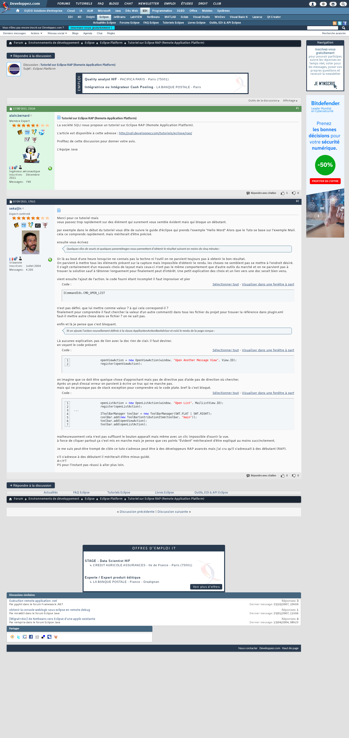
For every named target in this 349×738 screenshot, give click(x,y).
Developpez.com (269, 648)
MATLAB (170, 17)
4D (79, 17)
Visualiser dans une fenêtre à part (268, 285)
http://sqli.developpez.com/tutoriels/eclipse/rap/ (155, 133)
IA (81, 11)
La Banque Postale (110, 582)
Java (118, 11)
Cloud (71, 11)
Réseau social (56, 33)
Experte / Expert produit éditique (113, 577)
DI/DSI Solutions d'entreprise (43, 11)
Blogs (113, 4)
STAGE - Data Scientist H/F (107, 561)
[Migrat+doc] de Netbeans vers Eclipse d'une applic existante (52, 619)
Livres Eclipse (197, 22)
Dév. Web (131, 11)
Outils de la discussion (262, 100)
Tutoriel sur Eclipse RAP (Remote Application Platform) (77, 65)
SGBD (181, 11)
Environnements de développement (53, 43)
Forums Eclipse (130, 22)
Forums (63, 4)
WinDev (220, 17)
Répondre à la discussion (30, 56)
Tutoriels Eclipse (173, 22)
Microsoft (104, 11)
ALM (90, 11)
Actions (35, 33)
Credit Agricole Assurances (119, 565)
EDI (145, 11)
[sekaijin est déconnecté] (30, 242)
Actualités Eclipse (104, 22)
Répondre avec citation (263, 193)
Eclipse (104, 17)
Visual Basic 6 (239, 17)
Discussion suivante (172, 512)
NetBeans (153, 17)
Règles (111, 33)
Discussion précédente (137, 512)
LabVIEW (136, 17)
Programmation (162, 11)
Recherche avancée (334, 33)
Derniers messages (14, 33)
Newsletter (148, 4)
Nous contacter (248, 648)
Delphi (90, 17)
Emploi (170, 4)
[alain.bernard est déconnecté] (30, 154)
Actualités (51, 493)
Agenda (87, 33)
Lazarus (257, 17)
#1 (297, 108)
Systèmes (223, 11)
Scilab (184, 17)
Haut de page (290, 648)
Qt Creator (274, 17)
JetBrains (119, 17)
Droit (203, 4)
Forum (18, 43)
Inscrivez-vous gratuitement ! (91, 27)
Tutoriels (83, 4)
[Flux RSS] (335, 23)
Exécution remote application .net (33, 601)
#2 (297, 201)
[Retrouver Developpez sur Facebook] (345, 23)
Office (193, 11)
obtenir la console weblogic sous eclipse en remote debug (49, 610)
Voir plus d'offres (206, 587)
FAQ (100, 4)
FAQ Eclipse (151, 22)
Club (216, 4)
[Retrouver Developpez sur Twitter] (340, 23)
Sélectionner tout (225, 285)
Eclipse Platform (111, 43)
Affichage (289, 100)
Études (186, 4)
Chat (128, 4)
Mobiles (207, 11)
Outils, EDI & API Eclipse (225, 22)
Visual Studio (201, 17)
